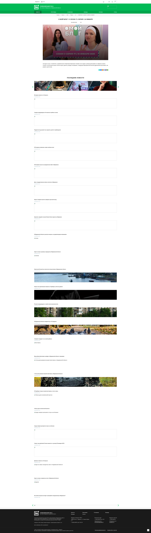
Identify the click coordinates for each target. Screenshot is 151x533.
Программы (53, 12)
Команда (86, 12)
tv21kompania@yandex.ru (99, 522)
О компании (70, 12)
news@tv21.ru (111, 522)
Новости (38, 12)
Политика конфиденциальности (100, 530)
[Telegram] (104, 70)
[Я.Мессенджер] (99, 70)
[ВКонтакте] (101, 70)
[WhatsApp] (107, 70)
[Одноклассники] (102, 70)
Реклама (101, 12)
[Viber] (106, 70)
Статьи (115, 12)
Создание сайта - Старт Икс (112, 530)
